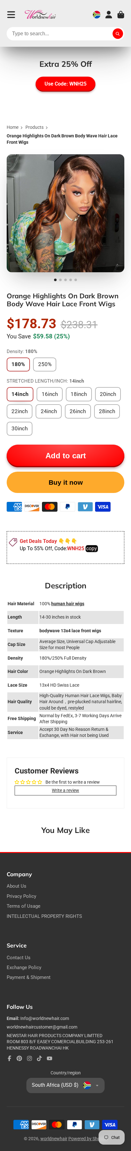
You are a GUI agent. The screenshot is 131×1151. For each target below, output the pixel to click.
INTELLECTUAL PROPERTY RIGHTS (44, 916)
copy (91, 548)
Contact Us (19, 957)
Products (34, 127)
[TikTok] (39, 1058)
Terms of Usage (23, 906)
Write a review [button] (65, 790)
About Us (16, 886)
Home (12, 127)
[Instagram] (29, 1058)
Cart (121, 14)
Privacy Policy (21, 896)
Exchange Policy (24, 967)
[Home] (40, 15)
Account (109, 14)
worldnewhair (53, 1138)
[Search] (118, 33)
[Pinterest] (19, 1058)
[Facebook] (9, 1058)
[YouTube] (49, 1058)
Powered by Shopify (87, 1138)
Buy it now (66, 482)
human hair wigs (67, 603)
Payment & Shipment (29, 977)
